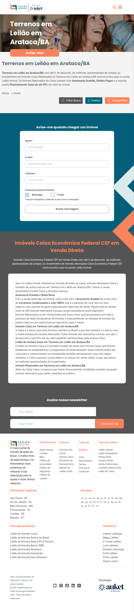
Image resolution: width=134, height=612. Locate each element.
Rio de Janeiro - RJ (21, 502)
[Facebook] (55, 586)
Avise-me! (35, 53)
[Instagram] (61, 586)
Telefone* (30, 173)
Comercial (84, 471)
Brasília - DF (17, 517)
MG (120, 498)
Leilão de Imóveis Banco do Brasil (29, 537)
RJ (108, 502)
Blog (42, 457)
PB (94, 502)
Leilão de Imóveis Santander (26, 553)
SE (89, 506)
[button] (114, 7)
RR (119, 502)
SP (93, 506)
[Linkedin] (73, 586)
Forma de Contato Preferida (39, 190)
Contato (44, 453)
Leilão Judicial (105, 449)
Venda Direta (104, 457)
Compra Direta (105, 460)
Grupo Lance (110, 561)
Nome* (28, 140)
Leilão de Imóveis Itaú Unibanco (28, 557)
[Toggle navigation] (120, 7)
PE (98, 502)
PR (104, 502)
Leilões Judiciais (112, 533)
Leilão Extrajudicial (107, 453)
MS (82, 502)
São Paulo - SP (18, 498)
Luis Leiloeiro (110, 545)
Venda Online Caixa (108, 464)
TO (97, 506)
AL (86, 498)
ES (109, 498)
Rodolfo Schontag (113, 549)
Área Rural (84, 468)
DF (105, 498)
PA (90, 502)
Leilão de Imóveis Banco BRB (27, 545)
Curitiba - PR (17, 513)
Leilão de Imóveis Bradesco (26, 549)
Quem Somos (46, 449)
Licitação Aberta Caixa (109, 467)
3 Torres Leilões (112, 541)
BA (98, 498)
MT (86, 502)
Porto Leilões (110, 557)
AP (94, 498)
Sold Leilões (110, 553)
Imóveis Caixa (66, 457)
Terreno (82, 464)
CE (101, 498)
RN (112, 502)
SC (86, 506)
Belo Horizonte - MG (21, 506)
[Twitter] (79, 586)
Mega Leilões (110, 537)
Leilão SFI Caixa (106, 471)
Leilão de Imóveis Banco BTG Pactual (31, 541)
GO (113, 498)
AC (82, 498)
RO (116, 502)
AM (90, 498)
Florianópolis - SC (20, 509)
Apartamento (85, 460)
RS (82, 506)
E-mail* (29, 157)
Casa (81, 457)
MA (117, 498)
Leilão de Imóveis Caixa (23, 533)
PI (101, 502)
